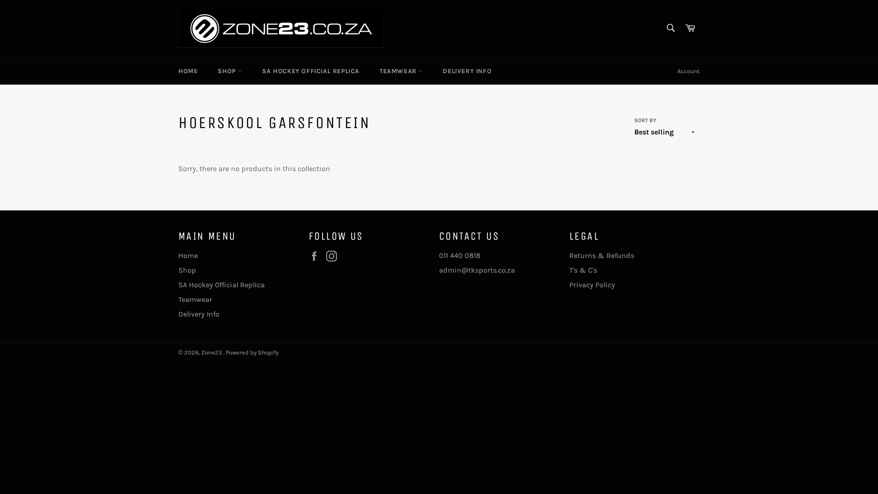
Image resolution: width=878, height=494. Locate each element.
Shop (228, 71)
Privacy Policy (592, 284)
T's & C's (583, 270)
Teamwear (399, 71)
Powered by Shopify (252, 352)
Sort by (645, 120)
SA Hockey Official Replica (310, 71)
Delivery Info (467, 71)
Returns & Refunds (601, 255)
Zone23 (212, 352)
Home (188, 71)
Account (688, 71)
